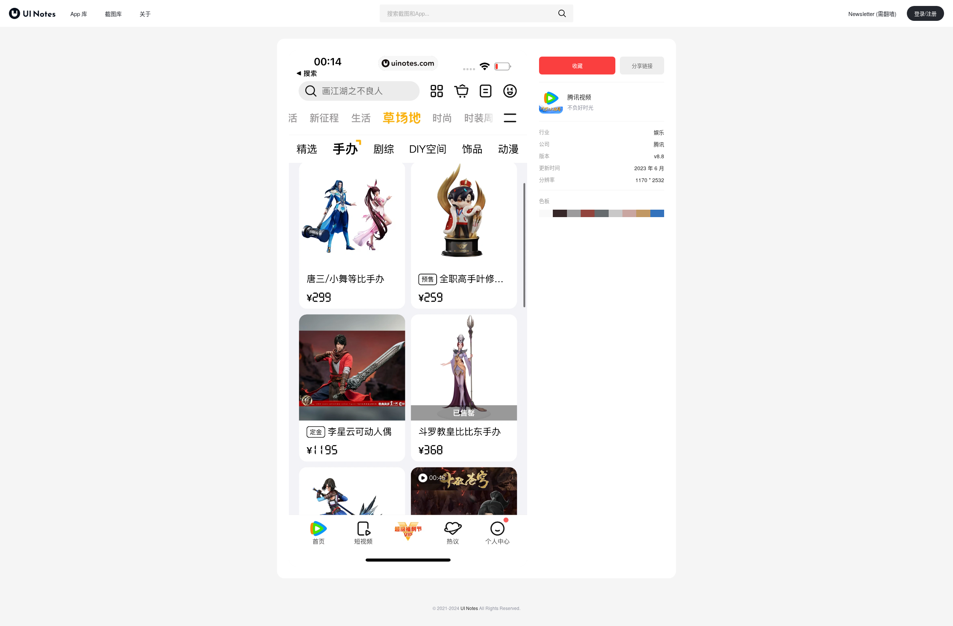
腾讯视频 (579, 97)
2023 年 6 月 (649, 168)
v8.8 (659, 156)
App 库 (78, 14)
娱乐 (659, 132)
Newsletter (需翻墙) (872, 14)
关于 (145, 14)
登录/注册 (925, 13)
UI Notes (469, 608)
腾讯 (659, 144)
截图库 (113, 14)
